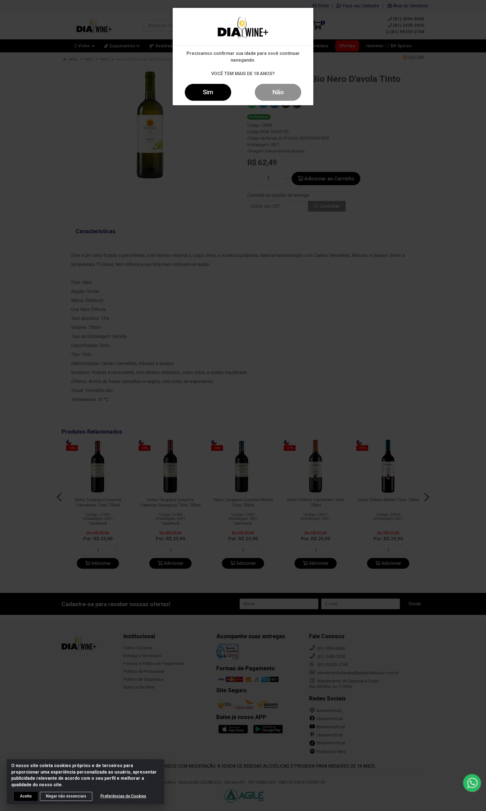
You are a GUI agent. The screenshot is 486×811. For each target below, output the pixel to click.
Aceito (26, 796)
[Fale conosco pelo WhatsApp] (472, 783)
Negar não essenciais (66, 796)
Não (278, 92)
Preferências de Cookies (123, 796)
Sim (208, 92)
